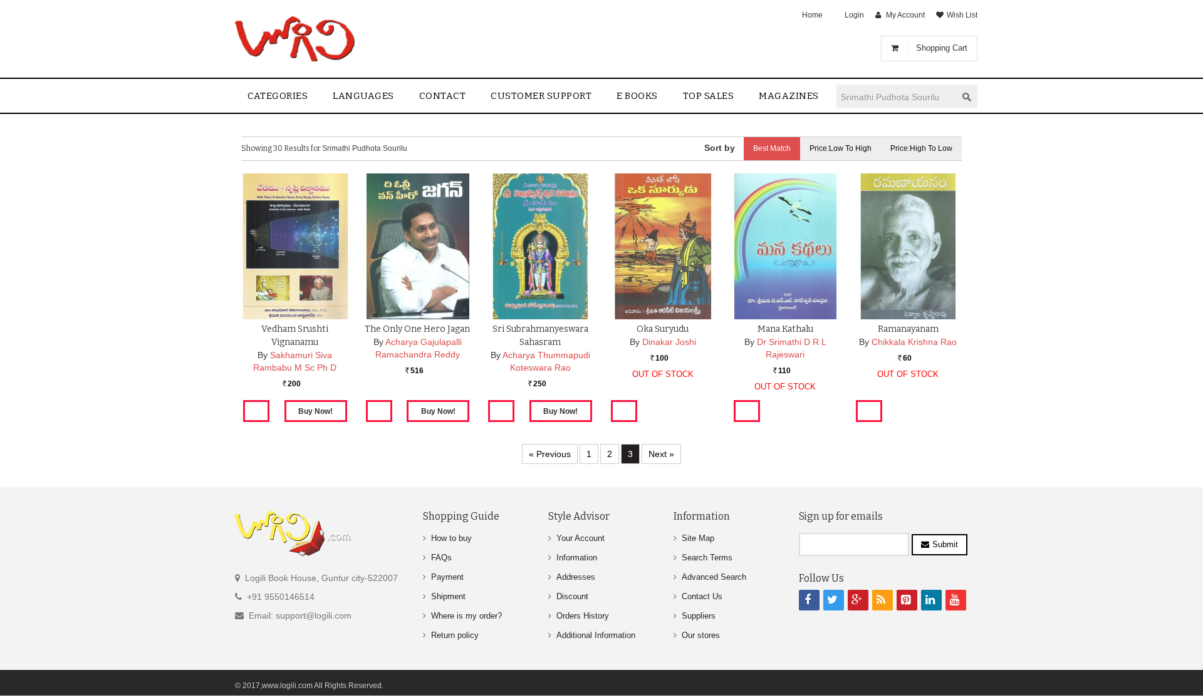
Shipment (448, 596)
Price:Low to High (841, 148)
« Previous (550, 454)
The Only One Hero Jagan (417, 329)
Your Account (580, 538)
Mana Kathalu (785, 329)
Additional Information (595, 635)
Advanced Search (714, 577)
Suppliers (699, 615)
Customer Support (541, 95)
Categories (277, 95)
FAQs (441, 557)
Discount (572, 596)
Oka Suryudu (663, 329)
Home (812, 15)
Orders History (582, 615)
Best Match (772, 148)
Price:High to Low (921, 148)
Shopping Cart (941, 48)
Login (854, 15)
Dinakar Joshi (669, 342)
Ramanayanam (908, 329)
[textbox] (897, 97)
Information (576, 557)
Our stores (701, 635)
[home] (296, 38)
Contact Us (702, 596)
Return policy (455, 635)
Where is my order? (466, 615)
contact (442, 95)
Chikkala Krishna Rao (914, 342)
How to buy (451, 538)
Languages (363, 95)
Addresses (575, 577)
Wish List (962, 15)
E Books (637, 95)
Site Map (698, 538)
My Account (905, 15)
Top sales (708, 95)
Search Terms (707, 557)
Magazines (789, 95)
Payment (447, 577)
